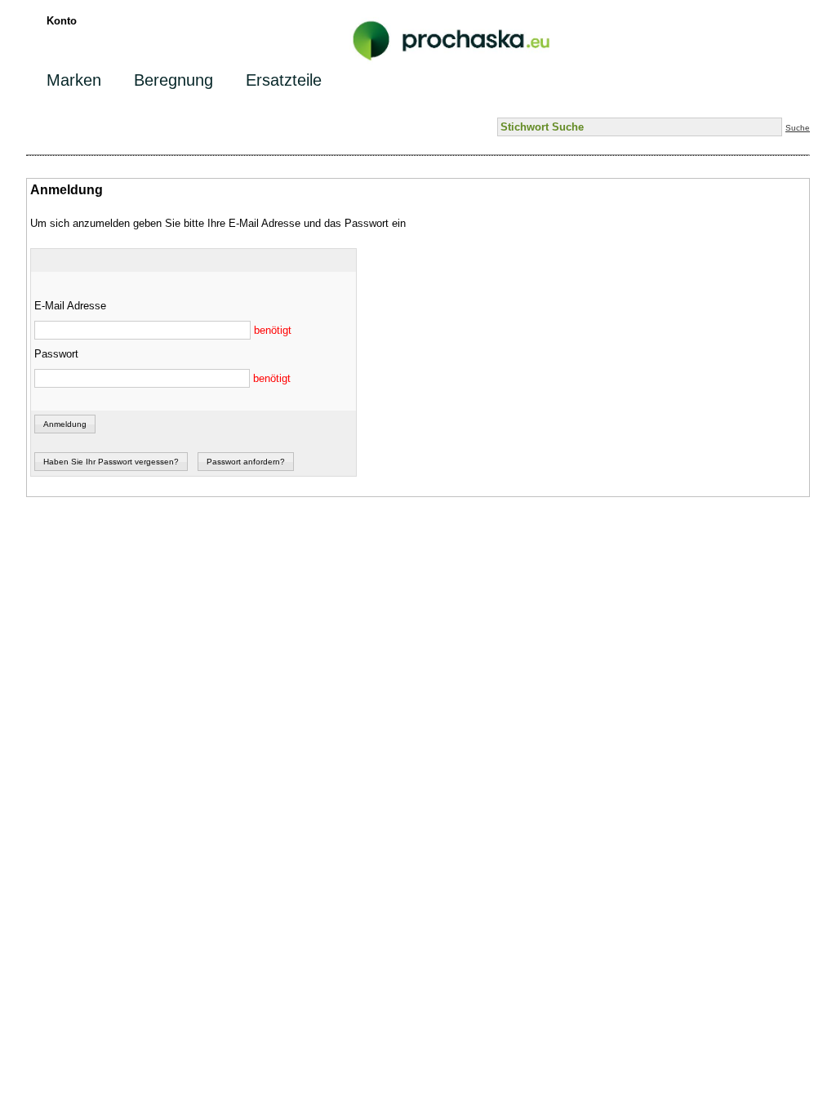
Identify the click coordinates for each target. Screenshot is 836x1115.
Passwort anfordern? (246, 461)
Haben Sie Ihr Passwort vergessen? (111, 461)
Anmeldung (65, 424)
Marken (74, 80)
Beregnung (173, 80)
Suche (797, 127)
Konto (62, 21)
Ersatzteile (284, 80)
